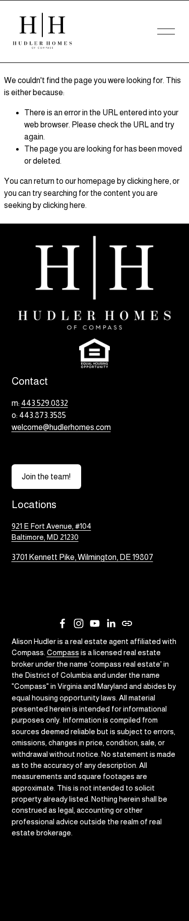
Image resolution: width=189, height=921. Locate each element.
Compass (63, 652)
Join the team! (46, 476)
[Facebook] (62, 623)
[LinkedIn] (111, 623)
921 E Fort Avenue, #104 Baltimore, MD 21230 (51, 531)
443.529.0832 (44, 403)
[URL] (127, 623)
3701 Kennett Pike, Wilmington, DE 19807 (82, 557)
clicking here (148, 181)
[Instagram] (79, 623)
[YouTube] (95, 623)
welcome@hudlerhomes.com (61, 427)
